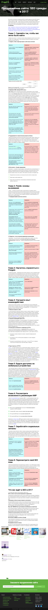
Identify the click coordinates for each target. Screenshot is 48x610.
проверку (14, 423)
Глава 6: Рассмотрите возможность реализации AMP (29, 29)
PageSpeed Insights (16, 316)
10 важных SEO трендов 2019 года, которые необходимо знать (42, 536)
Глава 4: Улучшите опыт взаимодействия (25, 28)
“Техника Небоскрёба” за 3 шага (5, 549)
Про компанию (28, 598)
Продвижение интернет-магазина (5, 536)
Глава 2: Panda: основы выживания (30, 27)
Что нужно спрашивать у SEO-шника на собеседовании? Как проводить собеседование (19, 537)
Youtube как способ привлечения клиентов (12, 536)
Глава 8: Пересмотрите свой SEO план (26, 30)
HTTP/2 (10, 347)
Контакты (30, 2)
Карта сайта (16, 600)
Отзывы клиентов (17, 598)
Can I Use (29, 357)
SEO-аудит (33, 535)
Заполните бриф (28, 600)
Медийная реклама (6, 600)
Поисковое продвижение (7, 598)
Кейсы (15, 597)
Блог (34, 2)
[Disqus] (24, 565)
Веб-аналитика (5, 601)
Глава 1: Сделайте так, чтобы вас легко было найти (16, 27)
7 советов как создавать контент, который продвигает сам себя (27, 537)
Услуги (19, 2)
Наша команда (28, 597)
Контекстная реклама (6, 597)
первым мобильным (33, 369)
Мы (15, 2)
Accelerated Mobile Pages (15, 398)
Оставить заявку (43, 2)
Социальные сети (6, 603)
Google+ (16, 351)
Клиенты (24, 2)
